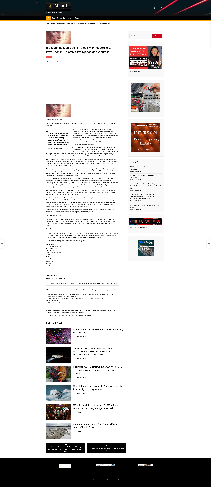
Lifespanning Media (84, 133)
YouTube (49, 263)
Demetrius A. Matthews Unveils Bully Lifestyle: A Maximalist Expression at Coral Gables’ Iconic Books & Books (145, 186)
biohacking (102, 223)
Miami (53, 18)
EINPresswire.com (100, 129)
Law (64, 18)
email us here (50, 250)
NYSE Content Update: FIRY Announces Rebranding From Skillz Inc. (144, 168)
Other (48, 265)
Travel (77, 18)
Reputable (75, 135)
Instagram (49, 261)
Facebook (49, 255)
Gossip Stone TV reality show (138, 227)
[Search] (154, 7)
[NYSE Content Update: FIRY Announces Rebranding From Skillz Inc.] (58, 336)
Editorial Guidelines (52, 300)
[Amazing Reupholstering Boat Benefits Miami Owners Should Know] (58, 431)
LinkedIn (49, 259)
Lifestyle (70, 18)
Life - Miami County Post (53, 315)
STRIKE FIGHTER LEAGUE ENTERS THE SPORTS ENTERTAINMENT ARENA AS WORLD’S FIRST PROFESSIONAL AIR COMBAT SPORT (93, 351)
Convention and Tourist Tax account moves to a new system (144, 206)
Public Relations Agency (136, 71)
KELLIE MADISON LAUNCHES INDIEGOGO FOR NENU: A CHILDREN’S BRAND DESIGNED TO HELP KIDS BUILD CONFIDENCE (98, 370)
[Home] (48, 18)
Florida (59, 18)
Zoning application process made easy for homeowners (141, 176)
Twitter (48, 257)
